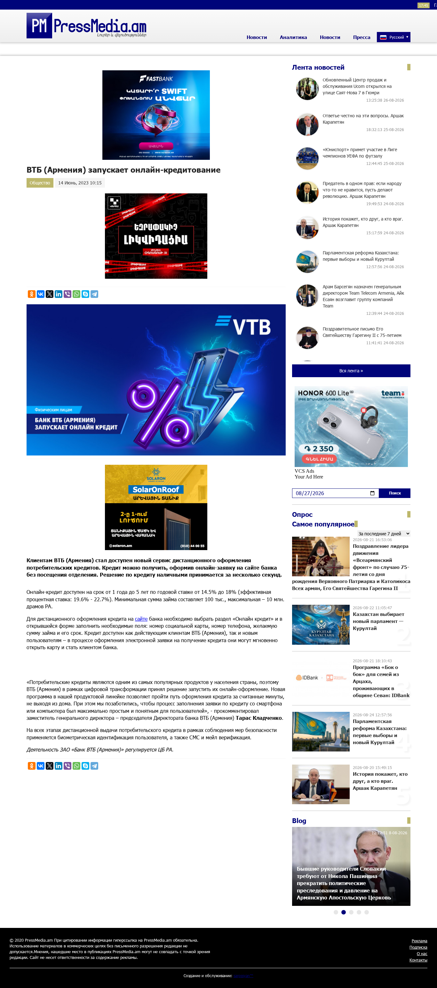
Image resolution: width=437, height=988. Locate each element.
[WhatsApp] (76, 294)
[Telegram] (94, 294)
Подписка (418, 947)
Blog (299, 820)
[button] (336, 912)
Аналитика (293, 37)
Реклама (419, 940)
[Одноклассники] (32, 294)
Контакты (418, 959)
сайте (141, 619)
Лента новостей (318, 67)
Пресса (361, 37)
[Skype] (85, 294)
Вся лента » (351, 370)
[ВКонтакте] (40, 294)
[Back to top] (426, 977)
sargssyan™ (243, 975)
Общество (40, 182)
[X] (49, 294)
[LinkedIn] (58, 294)
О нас (422, 953)
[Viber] (67, 294)
